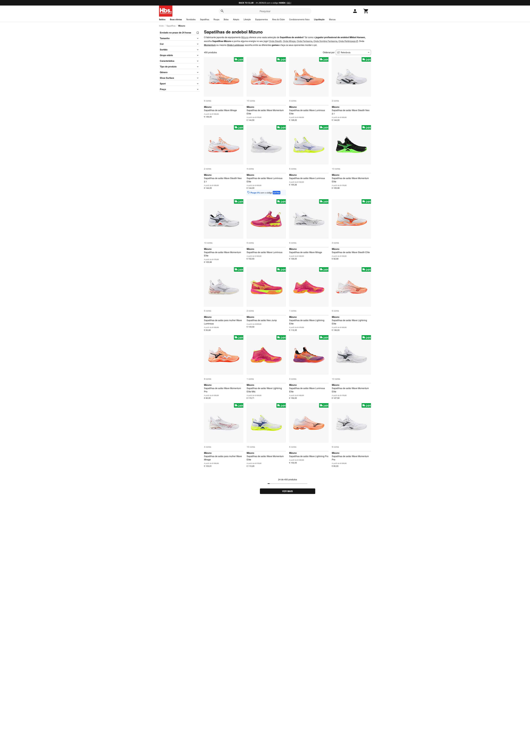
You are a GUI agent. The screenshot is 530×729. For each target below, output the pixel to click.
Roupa (216, 19)
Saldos (162, 19)
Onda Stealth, (275, 41)
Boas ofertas (176, 19)
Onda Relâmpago (347, 41)
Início (161, 25)
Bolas (226, 19)
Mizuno (244, 37)
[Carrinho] (366, 11)
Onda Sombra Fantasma (325, 41)
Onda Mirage (289, 41)
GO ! (289, 2)
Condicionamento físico (299, 19)
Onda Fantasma (304, 41)
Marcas (332, 19)
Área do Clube (278, 19)
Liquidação (319, 19)
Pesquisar (265, 11)
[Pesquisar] (222, 11)
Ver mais (287, 491)
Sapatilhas (204, 19)
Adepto (236, 19)
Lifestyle (247, 19)
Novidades (191, 19)
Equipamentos (261, 19)
